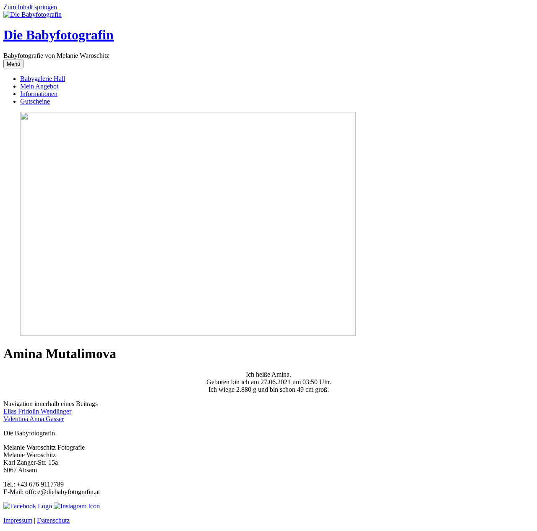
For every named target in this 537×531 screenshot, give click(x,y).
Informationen (38, 93)
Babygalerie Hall (42, 78)
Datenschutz (53, 520)
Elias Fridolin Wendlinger (37, 411)
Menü (13, 64)
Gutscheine (35, 101)
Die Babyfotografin (58, 34)
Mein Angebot (39, 86)
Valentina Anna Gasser (33, 418)
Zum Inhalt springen (30, 6)
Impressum (17, 520)
